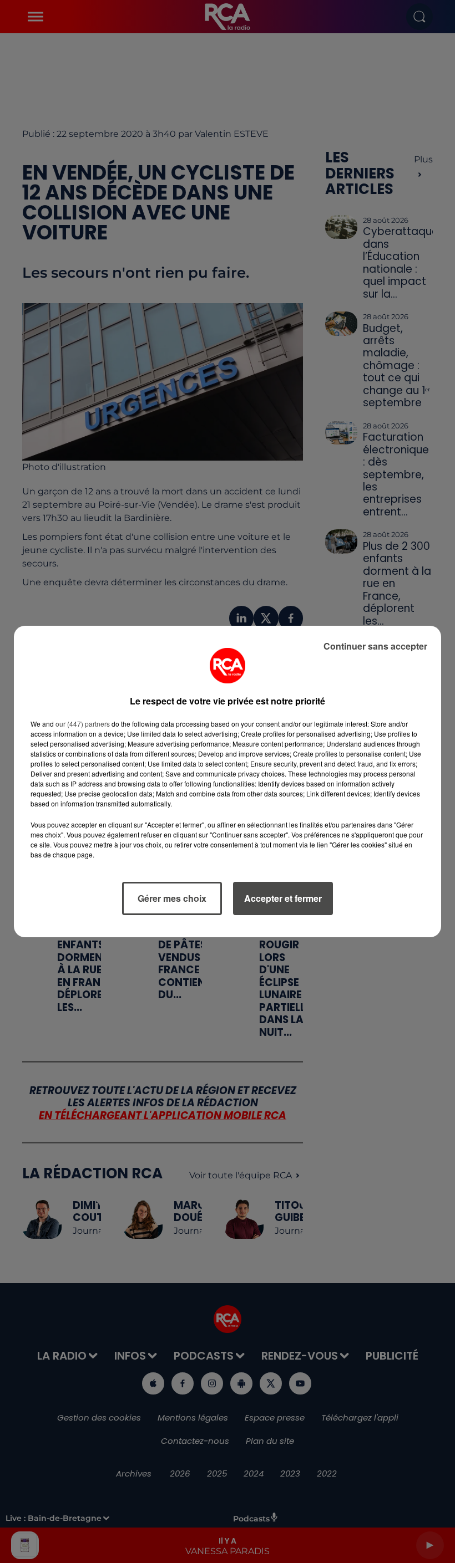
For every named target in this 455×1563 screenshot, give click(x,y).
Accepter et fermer (283, 898)
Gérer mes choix (172, 898)
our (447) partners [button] (82, 723)
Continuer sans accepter (375, 646)
